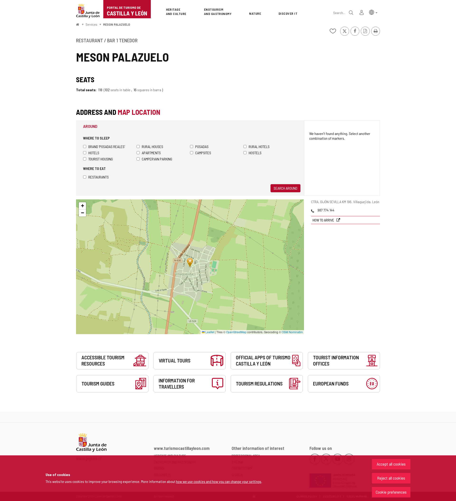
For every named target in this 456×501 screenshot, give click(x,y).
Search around (285, 188)
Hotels (93, 152)
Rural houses (152, 146)
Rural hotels (259, 146)
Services (91, 24)
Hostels (255, 152)
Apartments (151, 152)
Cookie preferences (391, 492)
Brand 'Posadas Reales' (106, 146)
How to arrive (324, 220)
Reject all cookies (391, 478)
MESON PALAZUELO (116, 24)
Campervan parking (157, 159)
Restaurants (98, 177)
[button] (373, 12)
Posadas (202, 146)
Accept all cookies (391, 464)
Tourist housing (100, 159)
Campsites (203, 152)
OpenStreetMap (236, 332)
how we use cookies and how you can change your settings (218, 481)
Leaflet (209, 332)
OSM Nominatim (292, 332)
